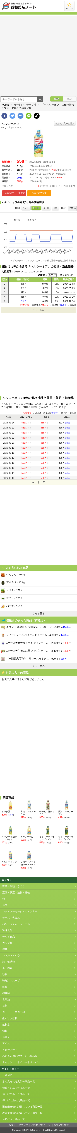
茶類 (4, 1005)
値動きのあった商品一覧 (16, 1087)
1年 (55, 208)
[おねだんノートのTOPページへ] (19, 9)
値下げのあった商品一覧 (16, 1094)
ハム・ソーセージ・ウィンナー (19, 911)
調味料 (6, 993)
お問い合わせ (61, 1124)
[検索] (40, 99)
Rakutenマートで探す (14, 193)
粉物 (4, 974)
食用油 (18, 104)
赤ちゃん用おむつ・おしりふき (19, 1056)
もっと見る (38, 310)
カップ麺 (7, 943)
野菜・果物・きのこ (13, 886)
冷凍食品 (7, 930)
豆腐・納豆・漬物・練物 (16, 892)
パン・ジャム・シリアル (16, 924)
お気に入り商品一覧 (13, 1119)
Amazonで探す (39, 193)
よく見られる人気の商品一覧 (18, 1081)
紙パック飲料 (9, 1018)
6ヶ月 (46, 208)
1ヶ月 (26, 208)
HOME (5, 104)
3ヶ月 (36, 208)
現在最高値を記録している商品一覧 (22, 1113)
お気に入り (69, 8)
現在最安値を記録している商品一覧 (22, 1106)
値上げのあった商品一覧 (16, 1100)
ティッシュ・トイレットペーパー (21, 1062)
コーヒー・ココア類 (13, 1012)
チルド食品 (8, 936)
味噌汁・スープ (11, 980)
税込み (70, 99)
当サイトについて (18, 1125)
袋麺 (4, 949)
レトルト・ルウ (11, 955)
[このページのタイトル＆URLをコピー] (37, 116)
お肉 (4, 905)
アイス (6, 1043)
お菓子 (6, 1037)
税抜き (57, 99)
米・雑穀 (7, 968)
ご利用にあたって (41, 1125)
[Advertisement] (38, 55)
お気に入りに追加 (65, 123)
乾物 (4, 987)
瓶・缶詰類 (8, 961)
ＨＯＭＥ (7, 1075)
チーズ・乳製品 (11, 917)
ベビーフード (9, 1049)
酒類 (4, 1031)
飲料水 (6, 1024)
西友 (10, 186)
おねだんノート (37, 1130)
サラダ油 (31, 104)
